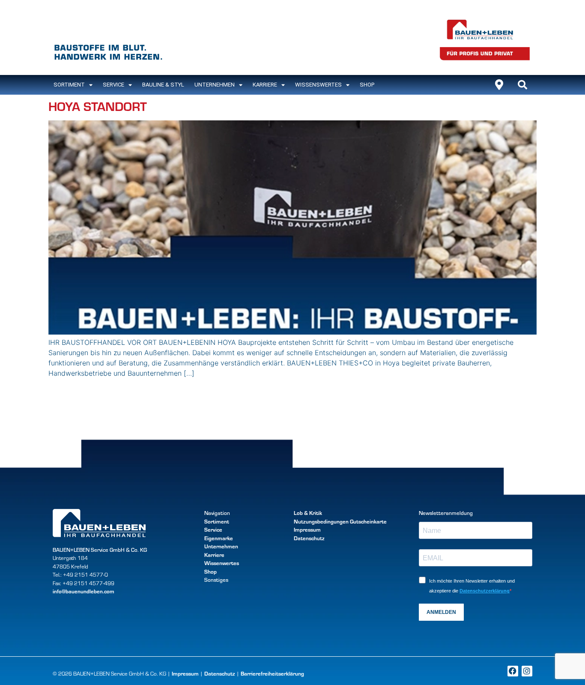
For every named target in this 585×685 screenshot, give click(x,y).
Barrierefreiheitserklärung (272, 673)
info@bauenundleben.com (83, 591)
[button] (522, 84)
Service (113, 84)
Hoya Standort (97, 105)
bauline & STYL (163, 84)
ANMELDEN (441, 612)
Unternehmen (214, 84)
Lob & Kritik (308, 513)
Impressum (307, 529)
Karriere (265, 84)
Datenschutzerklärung (485, 590)
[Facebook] (512, 671)
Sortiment (216, 521)
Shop (367, 84)
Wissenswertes (318, 84)
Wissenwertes (221, 563)
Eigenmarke (218, 538)
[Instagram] (527, 671)
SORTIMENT (69, 84)
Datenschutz (309, 538)
